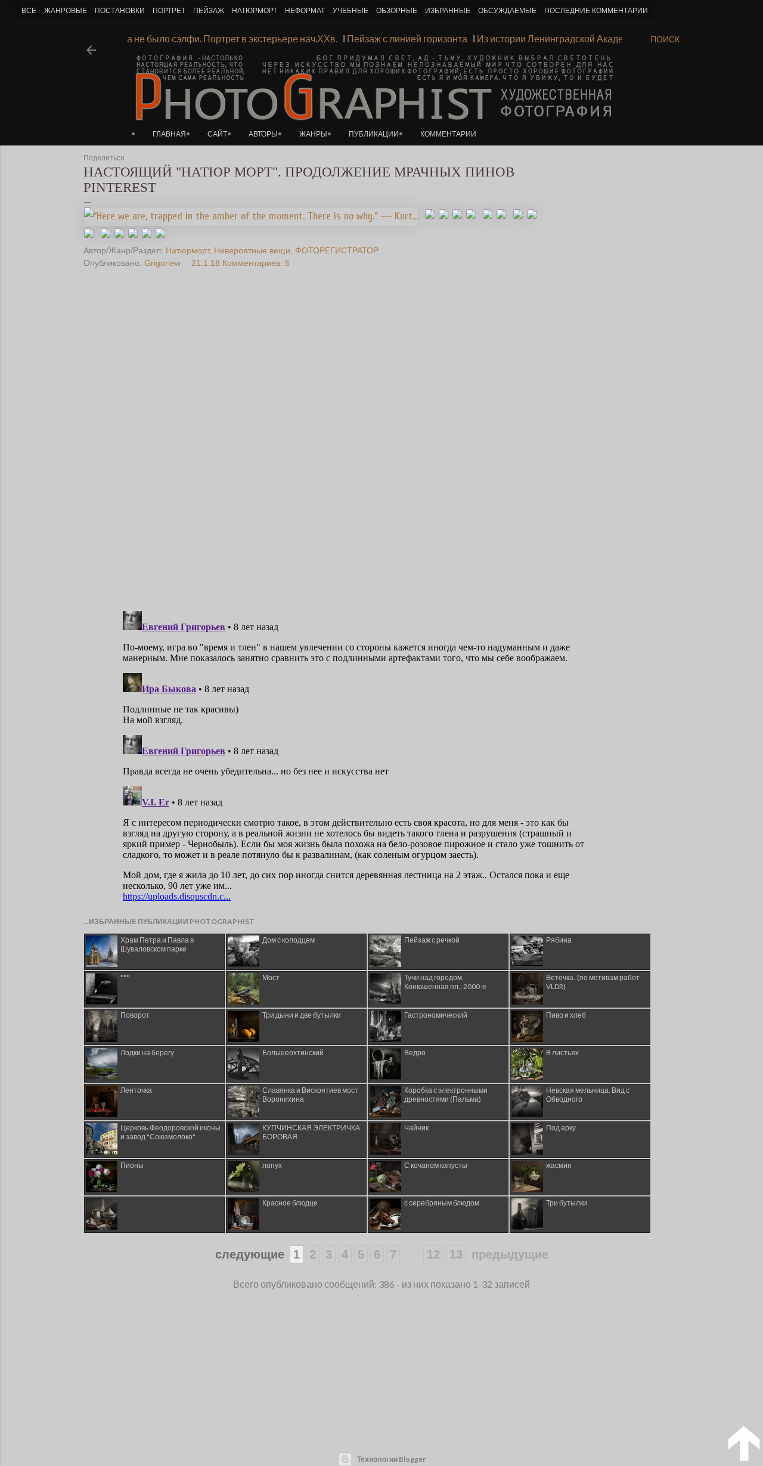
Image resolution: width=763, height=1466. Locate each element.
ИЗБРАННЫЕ (447, 11)
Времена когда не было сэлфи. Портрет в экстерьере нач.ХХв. (213, 38)
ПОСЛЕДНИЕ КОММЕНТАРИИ (596, 11)
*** (124, 977)
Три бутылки (566, 1202)
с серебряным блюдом (441, 1202)
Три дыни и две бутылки (301, 1015)
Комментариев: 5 (256, 263)
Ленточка (136, 1090)
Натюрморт (187, 250)
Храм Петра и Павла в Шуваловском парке (157, 944)
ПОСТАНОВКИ (120, 11)
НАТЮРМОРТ (254, 11)
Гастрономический (435, 1015)
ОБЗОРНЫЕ (396, 11)
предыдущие (510, 1254)
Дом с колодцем (288, 939)
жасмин (559, 1165)
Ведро (415, 1052)
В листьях (562, 1052)
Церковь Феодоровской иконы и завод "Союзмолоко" (170, 1132)
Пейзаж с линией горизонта (418, 38)
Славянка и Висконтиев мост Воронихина (310, 1095)
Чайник (416, 1127)
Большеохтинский (293, 1052)
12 (433, 1254)
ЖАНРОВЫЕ (65, 11)
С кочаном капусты (435, 1165)
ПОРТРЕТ (169, 11)
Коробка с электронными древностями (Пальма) (446, 1095)
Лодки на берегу (147, 1052)
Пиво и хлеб (566, 1015)
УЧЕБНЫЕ (350, 11)
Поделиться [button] (104, 158)
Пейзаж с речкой (432, 939)
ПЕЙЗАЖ (208, 11)
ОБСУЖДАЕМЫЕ (507, 11)
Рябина (559, 939)
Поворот (135, 1015)
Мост (271, 977)
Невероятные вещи (252, 250)
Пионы (132, 1165)
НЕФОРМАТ (305, 11)
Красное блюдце (290, 1202)
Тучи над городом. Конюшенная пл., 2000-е (445, 982)
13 (456, 1254)
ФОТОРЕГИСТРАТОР (337, 250)
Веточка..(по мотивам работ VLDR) (593, 982)
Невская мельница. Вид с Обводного (587, 1095)
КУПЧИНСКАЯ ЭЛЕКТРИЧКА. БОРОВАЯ (312, 1132)
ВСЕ (28, 11)
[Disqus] (359, 448)
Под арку (561, 1127)
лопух (272, 1165)
